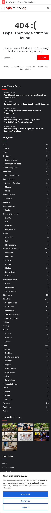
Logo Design (10, 368)
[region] (25, 492)
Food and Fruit (9, 206)
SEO (7, 376)
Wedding (6, 403)
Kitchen (8, 268)
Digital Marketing (12, 357)
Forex (7, 283)
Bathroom (9, 253)
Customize (25, 501)
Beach (7, 392)
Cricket (8, 334)
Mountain (9, 399)
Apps (7, 349)
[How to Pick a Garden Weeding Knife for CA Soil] (9, 427)
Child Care (9, 307)
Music (7, 191)
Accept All (25, 494)
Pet (6, 241)
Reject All (25, 508)
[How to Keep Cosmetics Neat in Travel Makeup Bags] (25, 436)
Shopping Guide (11, 318)
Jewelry (8, 198)
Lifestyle (6, 299)
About (6, 67)
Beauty (8, 218)
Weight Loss (10, 229)
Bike (7, 148)
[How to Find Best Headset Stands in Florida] (41, 436)
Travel (5, 388)
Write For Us (42, 67)
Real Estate (9, 287)
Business (6, 156)
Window (8, 276)
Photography (10, 245)
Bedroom (9, 256)
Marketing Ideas (11, 168)
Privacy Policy (25, 69)
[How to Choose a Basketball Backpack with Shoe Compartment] (25, 427)
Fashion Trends (9, 195)
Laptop (8, 365)
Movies (8, 187)
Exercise (8, 225)
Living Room (10, 272)
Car (6, 152)
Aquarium (9, 237)
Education (7, 171)
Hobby (6, 233)
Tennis (7, 341)
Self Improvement (12, 314)
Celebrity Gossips (12, 183)
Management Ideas (13, 164)
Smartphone (10, 380)
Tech (5, 345)
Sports (6, 330)
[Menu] (3, 9)
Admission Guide (12, 175)
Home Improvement (11, 249)
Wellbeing (7, 407)
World (5, 411)
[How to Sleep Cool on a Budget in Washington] (9, 446)
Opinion (6, 326)
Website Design (11, 384)
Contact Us (30, 67)
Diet (6, 222)
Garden (8, 264)
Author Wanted (17, 67)
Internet (8, 361)
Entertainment (9, 179)
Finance (6, 202)
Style (7, 322)
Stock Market (10, 291)
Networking (10, 372)
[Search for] (48, 9)
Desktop (8, 353)
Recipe (8, 210)
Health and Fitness (10, 214)
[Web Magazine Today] (16, 8)
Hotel (7, 395)
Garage (8, 260)
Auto (5, 144)
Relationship (10, 310)
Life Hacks (7, 295)
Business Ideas (11, 160)
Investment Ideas (10, 280)
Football (8, 337)
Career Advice (11, 303)
